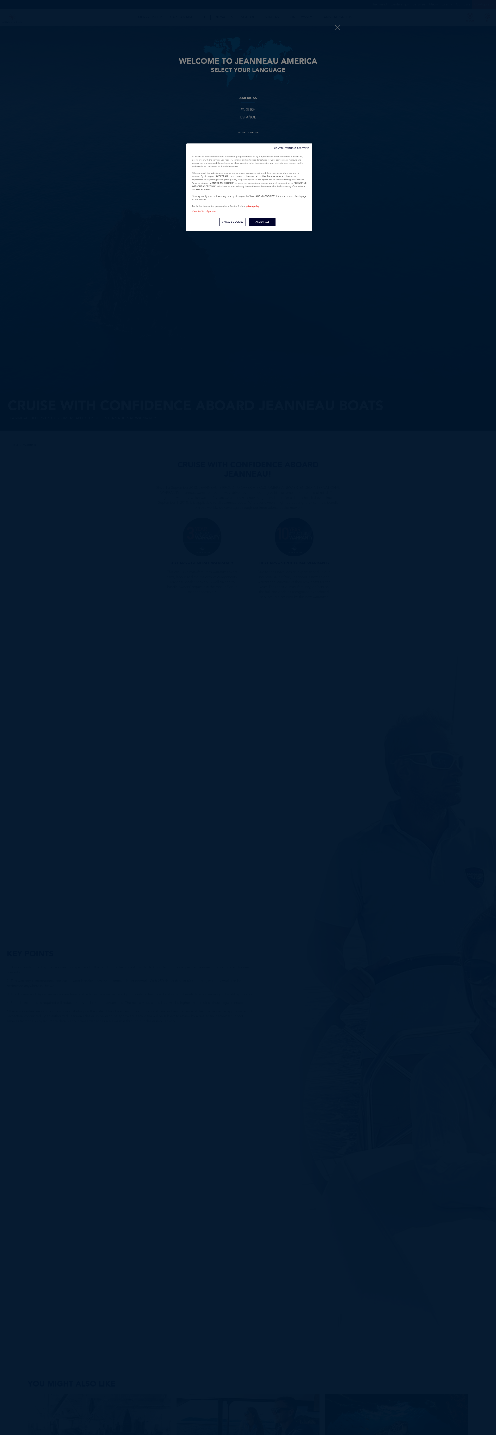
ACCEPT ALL (263, 222)
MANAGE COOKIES (232, 222)
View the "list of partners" (205, 211)
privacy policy (252, 206)
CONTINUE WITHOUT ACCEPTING (291, 148)
